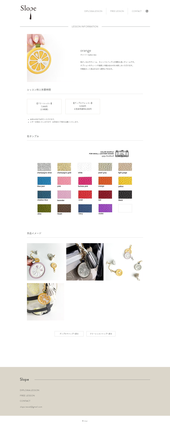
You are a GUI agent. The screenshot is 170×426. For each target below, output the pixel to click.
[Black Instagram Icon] (146, 11)
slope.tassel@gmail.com (31, 406)
